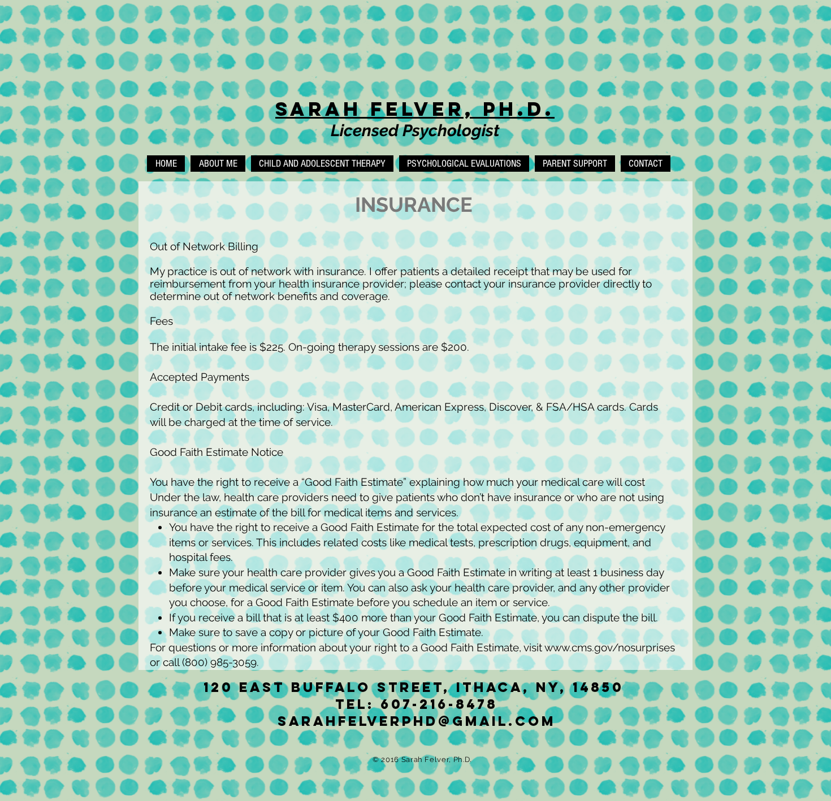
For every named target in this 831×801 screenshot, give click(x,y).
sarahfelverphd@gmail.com (417, 720)
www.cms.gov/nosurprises (609, 647)
